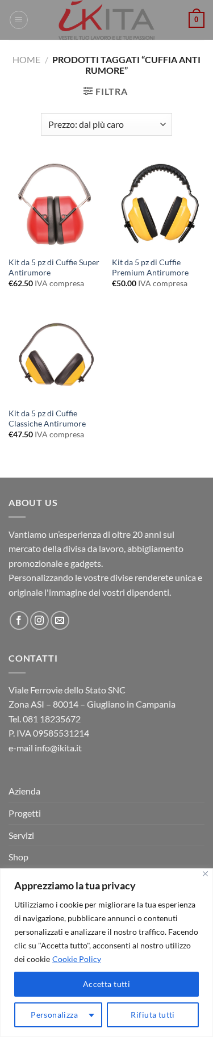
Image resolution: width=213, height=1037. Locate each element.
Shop (18, 856)
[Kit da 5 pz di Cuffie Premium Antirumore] (158, 204)
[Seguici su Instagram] (39, 620)
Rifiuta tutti (152, 1014)
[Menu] (19, 20)
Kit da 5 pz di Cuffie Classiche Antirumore (47, 418)
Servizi (21, 835)
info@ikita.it (58, 747)
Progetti (25, 813)
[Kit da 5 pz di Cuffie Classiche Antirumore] (55, 356)
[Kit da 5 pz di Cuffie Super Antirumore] (55, 204)
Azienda (24, 790)
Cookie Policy (76, 959)
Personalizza (54, 1014)
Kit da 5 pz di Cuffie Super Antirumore (54, 267)
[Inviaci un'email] (60, 620)
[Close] (205, 873)
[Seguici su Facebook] (19, 620)
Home (26, 59)
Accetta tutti (106, 984)
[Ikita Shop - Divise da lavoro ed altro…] (107, 20)
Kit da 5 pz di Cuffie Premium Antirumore (150, 267)
